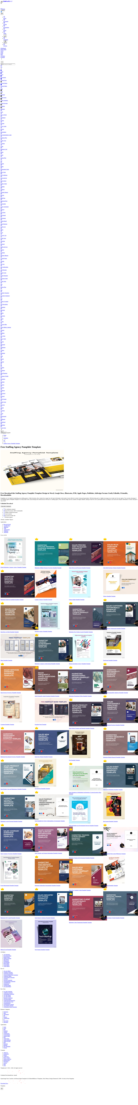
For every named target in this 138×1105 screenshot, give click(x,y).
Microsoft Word (7, 524)
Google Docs (6, 1033)
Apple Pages (6, 1038)
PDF (4, 1037)
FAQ (4, 1065)
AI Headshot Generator (8, 994)
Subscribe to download (6, 506)
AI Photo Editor (7, 985)
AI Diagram (6, 984)
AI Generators (6, 954)
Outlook (5, 1032)
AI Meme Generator (8, 992)
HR (4, 440)
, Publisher (5, 531)
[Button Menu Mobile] (2, 2)
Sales (4, 1013)
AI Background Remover (9, 1000)
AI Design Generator (8, 973)
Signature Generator (8, 998)
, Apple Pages (6, 529)
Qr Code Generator (7, 991)
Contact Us (6, 1056)
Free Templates (6, 1046)
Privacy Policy (6, 1057)
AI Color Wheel (7, 995)
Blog (4, 1064)
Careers (5, 1063)
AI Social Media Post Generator (10, 975)
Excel (4, 1028)
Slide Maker (6, 959)
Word (4, 1027)
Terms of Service (7, 1059)
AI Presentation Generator (9, 981)
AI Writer (5, 978)
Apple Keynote (6, 1041)
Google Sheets (6, 1034)
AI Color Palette (7, 996)
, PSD (4, 528)
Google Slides (6, 1036)
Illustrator (5, 1043)
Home (4, 435)
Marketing (5, 1011)
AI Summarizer (6, 1003)
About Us (5, 1052)
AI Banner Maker (7, 976)
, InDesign (5, 532)
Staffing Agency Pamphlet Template (11, 443)
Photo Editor (6, 963)
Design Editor (6, 957)
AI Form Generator (7, 980)
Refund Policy (6, 1060)
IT (4, 1019)
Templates (5, 438)
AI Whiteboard (6, 982)
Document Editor (7, 955)
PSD (4, 1042)
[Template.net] (8, 1)
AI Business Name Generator (10, 1007)
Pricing (5, 1055)
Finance (5, 1017)
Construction (6, 1018)
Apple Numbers (7, 1040)
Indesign (5, 1045)
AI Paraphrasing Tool (8, 1001)
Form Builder (6, 962)
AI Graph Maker (7, 986)
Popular (5, 1047)
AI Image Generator (8, 972)
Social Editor (6, 964)
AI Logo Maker (7, 971)
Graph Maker (6, 966)
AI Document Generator (9, 977)
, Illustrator (5, 527)
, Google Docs (6, 525)
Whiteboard (6, 961)
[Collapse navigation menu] (2, 62)
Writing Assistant (7, 958)
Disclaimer (5, 1061)
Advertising (6, 1014)
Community (6, 1054)
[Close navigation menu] (2, 14)
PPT (4, 1029)
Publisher (5, 1031)
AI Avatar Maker (7, 999)
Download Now (4, 1083)
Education (5, 1022)
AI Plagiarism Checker (8, 1004)
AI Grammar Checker (8, 1005)
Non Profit (5, 1020)
